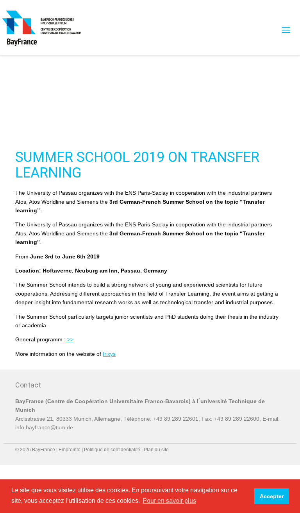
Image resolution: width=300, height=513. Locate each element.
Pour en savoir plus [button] (169, 500)
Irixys (109, 354)
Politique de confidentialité (112, 449)
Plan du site (156, 449)
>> (69, 339)
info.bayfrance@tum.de (44, 427)
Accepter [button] (272, 496)
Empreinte (69, 449)
